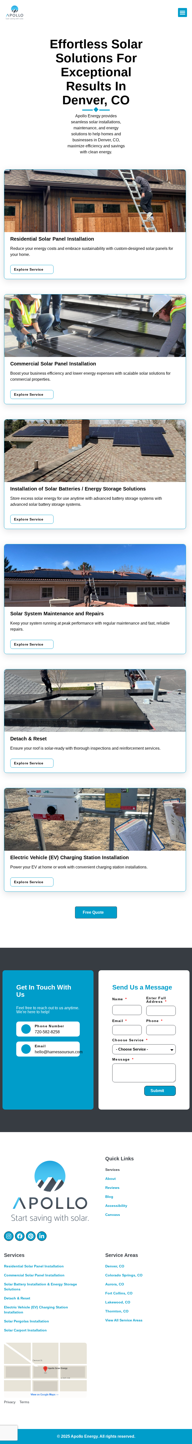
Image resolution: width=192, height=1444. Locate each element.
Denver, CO (114, 1266)
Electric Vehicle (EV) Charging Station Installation (36, 1309)
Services (112, 1170)
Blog (109, 1197)
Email (40, 1046)
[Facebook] (19, 1236)
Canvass (112, 1215)
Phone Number (49, 1026)
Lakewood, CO (117, 1302)
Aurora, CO (114, 1284)
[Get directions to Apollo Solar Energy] (45, 1370)
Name (118, 999)
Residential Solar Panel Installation (34, 1266)
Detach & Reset (17, 1298)
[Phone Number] (26, 1029)
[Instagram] (9, 1236)
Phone (153, 1021)
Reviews (112, 1188)
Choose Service (128, 1040)
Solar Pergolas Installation (26, 1321)
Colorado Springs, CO (123, 1275)
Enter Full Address (156, 1000)
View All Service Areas (123, 1320)
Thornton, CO (116, 1311)
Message (121, 1059)
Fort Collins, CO (118, 1293)
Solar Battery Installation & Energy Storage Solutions (40, 1286)
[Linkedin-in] (41, 1236)
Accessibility (116, 1206)
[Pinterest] (31, 1236)
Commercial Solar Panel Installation (34, 1275)
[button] (182, 12)
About (110, 1179)
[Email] (26, 1049)
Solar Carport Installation (25, 1330)
